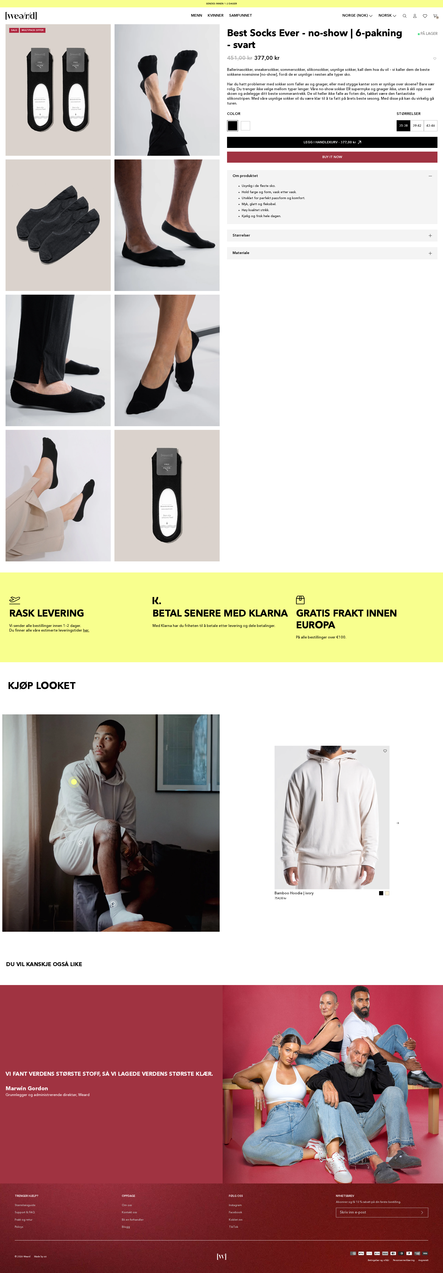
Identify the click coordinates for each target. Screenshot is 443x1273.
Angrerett (423, 1260)
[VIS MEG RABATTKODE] (422, 1212)
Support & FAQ (25, 1212)
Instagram (235, 1205)
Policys (19, 1227)
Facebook (235, 1212)
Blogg (126, 1227)
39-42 (417, 125)
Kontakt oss (129, 1212)
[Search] (404, 16)
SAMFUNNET (240, 16)
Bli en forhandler (133, 1220)
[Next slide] (397, 823)
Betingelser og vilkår (378, 1260)
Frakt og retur (23, 1220)
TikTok (233, 1227)
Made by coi (40, 1256)
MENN (196, 16)
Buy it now (332, 157)
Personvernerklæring (404, 1260)
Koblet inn (235, 1220)
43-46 (430, 125)
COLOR (233, 114)
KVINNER (216, 16)
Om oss (127, 1205)
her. (86, 630)
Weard (27, 1256)
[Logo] (21, 16)
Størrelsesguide (25, 1205)
